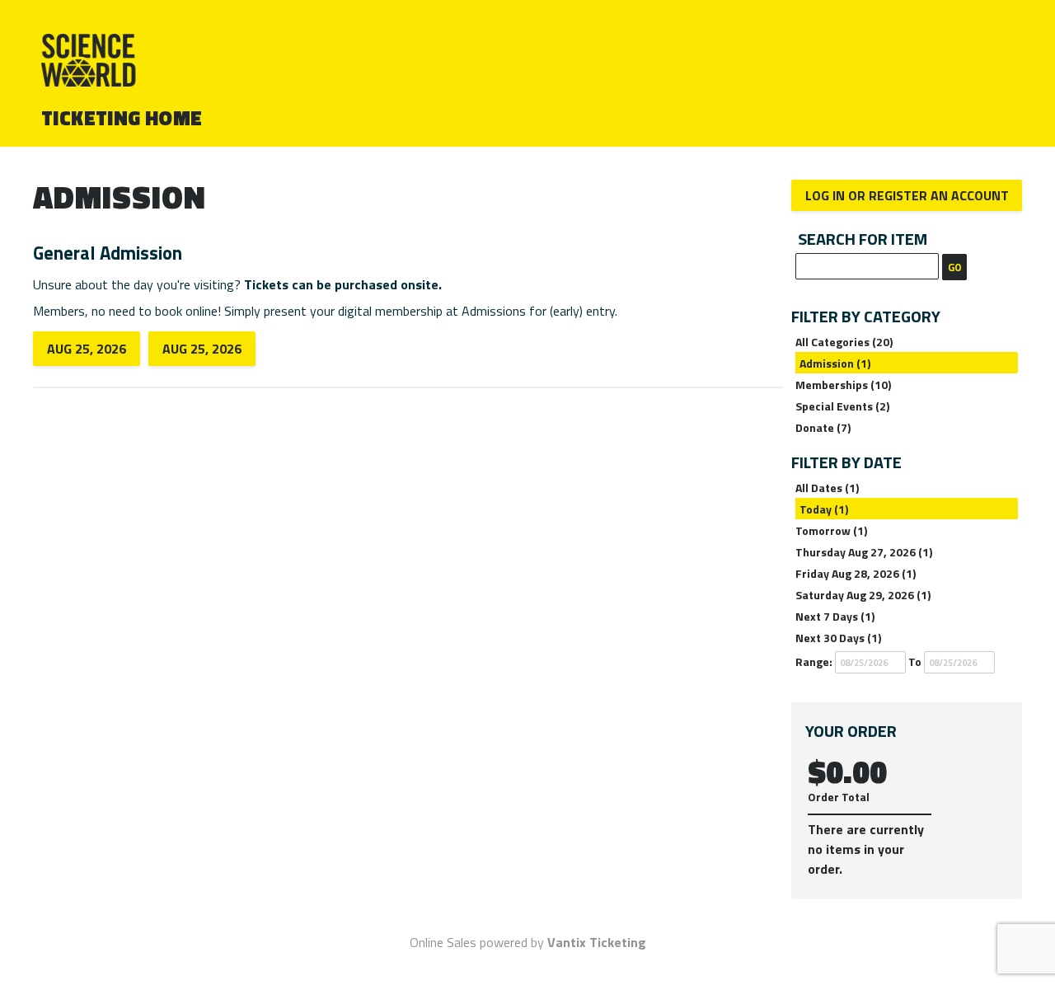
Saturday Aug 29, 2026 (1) (863, 594)
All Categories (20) (844, 341)
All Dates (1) (827, 487)
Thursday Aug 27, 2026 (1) (863, 552)
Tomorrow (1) (831, 530)
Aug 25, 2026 (86, 349)
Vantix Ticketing (596, 942)
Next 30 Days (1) (838, 637)
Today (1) (823, 509)
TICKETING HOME (122, 118)
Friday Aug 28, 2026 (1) (855, 573)
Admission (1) (834, 363)
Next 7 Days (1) (834, 616)
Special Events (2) (842, 406)
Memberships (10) (843, 384)
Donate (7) (823, 427)
